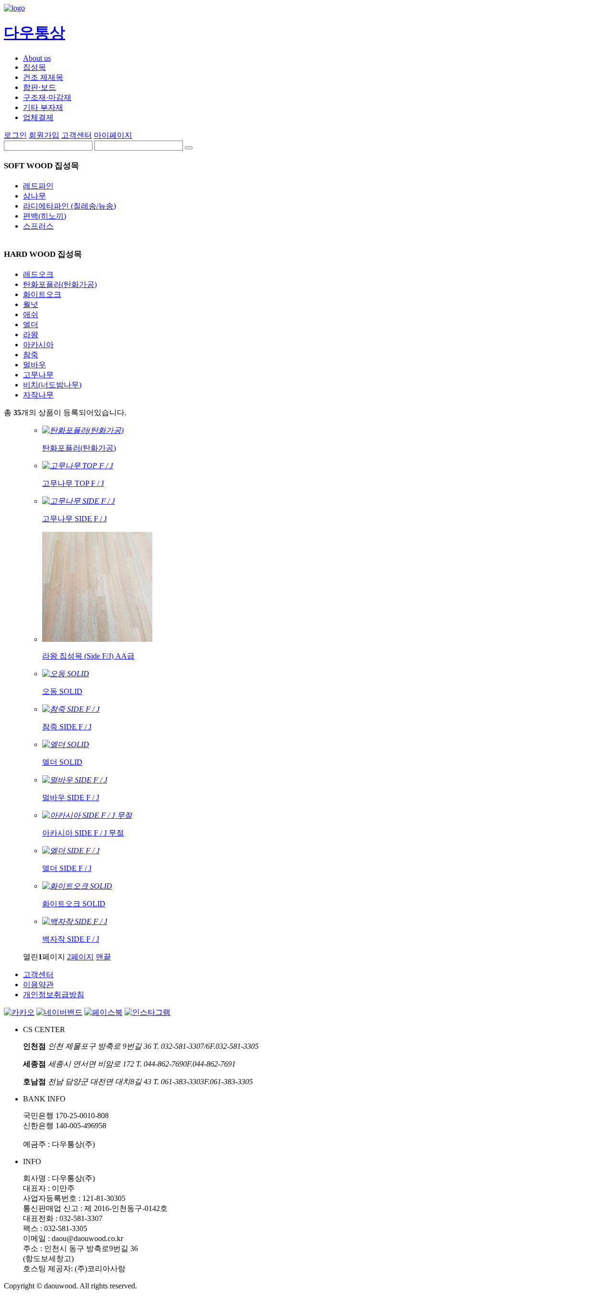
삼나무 (34, 196)
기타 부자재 (43, 107)
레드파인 (38, 186)
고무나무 (38, 375)
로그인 (15, 135)
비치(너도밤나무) (52, 385)
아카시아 (38, 345)
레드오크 (38, 274)
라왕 (30, 334)
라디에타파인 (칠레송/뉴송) (69, 206)
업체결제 (38, 117)
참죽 (30, 355)
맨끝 (103, 957)
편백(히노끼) (44, 216)
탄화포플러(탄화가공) (60, 284)
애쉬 (30, 314)
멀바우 (34, 365)
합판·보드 (39, 87)
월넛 (30, 304)
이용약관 (38, 984)
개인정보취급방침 (53, 994)
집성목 (34, 67)
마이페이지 (113, 135)
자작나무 (38, 395)
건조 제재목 (43, 77)
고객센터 (76, 135)
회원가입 (44, 135)
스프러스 (38, 226)
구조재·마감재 (47, 97)
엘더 (30, 324)
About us (37, 58)
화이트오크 (42, 294)
